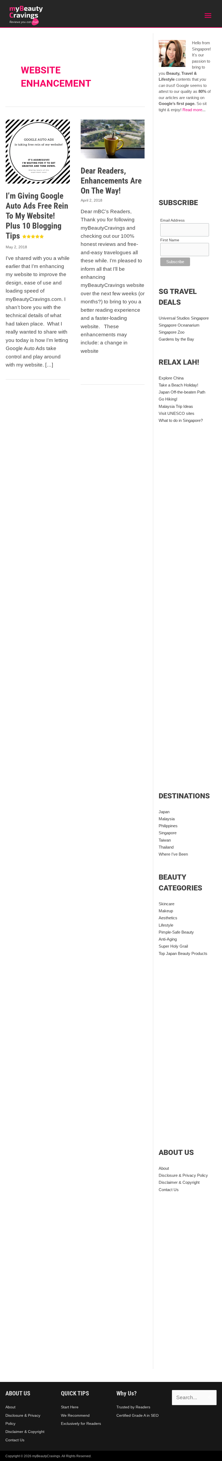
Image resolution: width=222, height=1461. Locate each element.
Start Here (70, 1407)
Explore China (171, 378)
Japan (164, 811)
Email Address (172, 220)
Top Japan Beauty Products (183, 953)
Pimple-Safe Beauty (176, 932)
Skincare (166, 903)
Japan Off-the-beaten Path (182, 392)
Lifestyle (166, 925)
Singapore (168, 833)
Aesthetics (168, 918)
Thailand (166, 847)
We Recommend (75, 1415)
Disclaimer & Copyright (179, 1182)
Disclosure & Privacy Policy (183, 1175)
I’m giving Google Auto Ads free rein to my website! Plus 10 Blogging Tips (37, 215)
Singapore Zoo (171, 332)
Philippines (168, 825)
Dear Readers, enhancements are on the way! (111, 180)
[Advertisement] (190, 154)
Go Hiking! (168, 399)
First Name (169, 240)
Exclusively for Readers (81, 1423)
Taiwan (165, 840)
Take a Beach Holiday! (178, 385)
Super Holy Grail (173, 946)
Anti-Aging (168, 939)
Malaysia (167, 818)
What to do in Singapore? (181, 420)
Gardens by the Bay (176, 339)
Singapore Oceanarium (179, 325)
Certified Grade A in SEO (137, 1415)
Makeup (166, 911)
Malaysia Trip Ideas (176, 406)
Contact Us (169, 1189)
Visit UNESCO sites (176, 413)
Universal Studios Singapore (184, 318)
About (164, 1168)
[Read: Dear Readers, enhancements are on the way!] (113, 138)
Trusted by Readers (133, 1407)
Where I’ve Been (173, 854)
